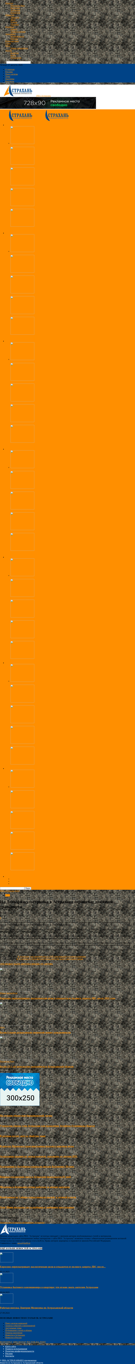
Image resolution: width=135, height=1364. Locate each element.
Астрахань (15, 10)
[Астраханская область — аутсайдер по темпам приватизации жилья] (22, 184)
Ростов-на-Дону (18, 5)
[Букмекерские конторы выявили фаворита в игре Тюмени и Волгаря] (22, 743)
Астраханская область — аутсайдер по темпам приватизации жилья (41, 187)
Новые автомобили (19, 48)
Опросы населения (13, 1333)
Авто (7, 46)
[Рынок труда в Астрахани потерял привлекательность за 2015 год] (22, 529)
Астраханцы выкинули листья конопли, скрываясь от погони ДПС (39, 1156)
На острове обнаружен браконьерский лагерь (26, 1115)
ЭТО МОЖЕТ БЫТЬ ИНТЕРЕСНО (17, 964)
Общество (9, 15)
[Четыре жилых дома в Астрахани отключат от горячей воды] (22, 334)
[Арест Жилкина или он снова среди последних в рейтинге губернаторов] (22, 380)
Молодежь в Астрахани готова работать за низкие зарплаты (35, 1187)
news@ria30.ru (23, 1243)
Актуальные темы (13, 1328)
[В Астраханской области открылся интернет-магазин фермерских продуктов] (22, 509)
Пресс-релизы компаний (16, 1323)
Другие (8, 50)
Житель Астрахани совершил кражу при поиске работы (36, 640)
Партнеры (9, 79)
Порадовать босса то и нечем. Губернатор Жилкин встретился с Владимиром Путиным (50, 424)
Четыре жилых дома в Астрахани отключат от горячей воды (38, 336)
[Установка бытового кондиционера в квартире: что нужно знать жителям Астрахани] (6, 1282)
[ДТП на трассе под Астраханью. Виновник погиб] (22, 226)
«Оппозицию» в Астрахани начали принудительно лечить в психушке (42, 403)
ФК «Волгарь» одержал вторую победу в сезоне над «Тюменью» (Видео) (43, 725)
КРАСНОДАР (19, 1342)
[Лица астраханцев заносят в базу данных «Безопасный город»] (22, 272)
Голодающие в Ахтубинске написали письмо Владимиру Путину (37, 1166)
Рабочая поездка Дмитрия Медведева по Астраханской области (39, 362)
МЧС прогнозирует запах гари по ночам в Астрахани (35, 316)
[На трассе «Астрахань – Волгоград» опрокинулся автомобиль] (22, 205)
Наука (13, 55)
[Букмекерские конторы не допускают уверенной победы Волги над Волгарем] (22, 702)
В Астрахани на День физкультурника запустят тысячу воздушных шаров (50, 959)
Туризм (14, 22)
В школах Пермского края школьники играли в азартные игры (37, 1146)
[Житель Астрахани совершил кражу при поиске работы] (22, 637)
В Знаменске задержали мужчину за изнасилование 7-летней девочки (42, 598)
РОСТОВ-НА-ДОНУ (36, 1342)
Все (12, 231)
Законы (14, 29)
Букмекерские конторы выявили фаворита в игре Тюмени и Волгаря (42, 745)
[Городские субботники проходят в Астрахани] (22, 143)
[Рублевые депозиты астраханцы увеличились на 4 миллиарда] (22, 467)
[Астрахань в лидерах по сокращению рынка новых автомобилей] (22, 849)
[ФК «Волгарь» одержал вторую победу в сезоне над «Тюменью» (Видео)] (22, 722)
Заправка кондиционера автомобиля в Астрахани (22, 1222)
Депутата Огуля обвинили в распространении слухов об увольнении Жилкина (46, 444)
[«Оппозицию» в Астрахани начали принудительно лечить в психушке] (22, 401)
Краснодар (15, 13)
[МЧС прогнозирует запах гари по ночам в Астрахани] (22, 313)
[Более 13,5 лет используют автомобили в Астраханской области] (22, 828)
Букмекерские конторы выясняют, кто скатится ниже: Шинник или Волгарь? (45, 766)
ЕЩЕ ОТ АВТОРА (44, 964)
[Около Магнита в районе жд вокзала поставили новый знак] (22, 869)
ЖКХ (13, 20)
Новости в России (13, 1337)
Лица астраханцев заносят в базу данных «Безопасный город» (39, 274)
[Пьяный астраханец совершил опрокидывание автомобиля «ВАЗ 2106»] (22, 617)
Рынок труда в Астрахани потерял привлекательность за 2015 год (40, 532)
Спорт (8, 43)
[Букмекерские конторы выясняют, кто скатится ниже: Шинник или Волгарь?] (22, 764)
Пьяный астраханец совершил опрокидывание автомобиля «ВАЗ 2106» (43, 619)
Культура (15, 53)
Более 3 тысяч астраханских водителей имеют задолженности (38, 810)
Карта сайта (10, 1346)
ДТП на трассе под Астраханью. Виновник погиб (33, 228)
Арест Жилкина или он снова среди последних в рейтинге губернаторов (43, 382)
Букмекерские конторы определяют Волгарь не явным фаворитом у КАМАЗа (46, 683)
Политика (9, 27)
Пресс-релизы (11, 74)
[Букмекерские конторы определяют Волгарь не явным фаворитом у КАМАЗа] (22, 681)
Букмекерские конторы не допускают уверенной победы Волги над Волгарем (46, 704)
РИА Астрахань (7, 891)
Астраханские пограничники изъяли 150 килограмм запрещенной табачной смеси (48, 166)
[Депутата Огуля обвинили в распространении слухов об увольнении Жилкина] (22, 442)
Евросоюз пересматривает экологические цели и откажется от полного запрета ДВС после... (53, 1266)
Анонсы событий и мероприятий (20, 1326)
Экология (15, 17)
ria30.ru (3, 1121)
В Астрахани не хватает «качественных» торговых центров (37, 552)
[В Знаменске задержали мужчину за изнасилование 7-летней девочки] (22, 596)
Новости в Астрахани (15, 1335)
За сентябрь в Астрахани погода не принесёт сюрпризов (36, 295)
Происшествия (12, 41)
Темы (7, 76)
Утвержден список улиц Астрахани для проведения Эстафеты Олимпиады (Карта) (47, 1125)
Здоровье (15, 24)
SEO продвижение (28, 1360)
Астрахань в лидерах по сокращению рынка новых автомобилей (40, 851)
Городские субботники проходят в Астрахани (31, 145)
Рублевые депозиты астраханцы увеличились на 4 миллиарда (38, 470)
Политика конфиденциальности (19, 1351)
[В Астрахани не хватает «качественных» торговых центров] (22, 550)
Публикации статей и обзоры (18, 1330)
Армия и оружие (18, 32)
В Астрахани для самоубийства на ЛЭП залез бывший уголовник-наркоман (52, 956)
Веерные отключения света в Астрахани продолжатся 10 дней (35, 1176)
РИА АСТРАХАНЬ (11, 1360)
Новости (9, 3)
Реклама (14, 39)
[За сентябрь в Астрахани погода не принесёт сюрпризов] (22, 292)
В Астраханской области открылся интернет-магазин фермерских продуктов (45, 511)
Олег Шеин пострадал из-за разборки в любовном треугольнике (37, 1207)
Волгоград (15, 8)
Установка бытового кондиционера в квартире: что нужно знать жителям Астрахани (49, 1287)
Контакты (9, 81)
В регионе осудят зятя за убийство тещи (22, 1136)
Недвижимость (17, 36)
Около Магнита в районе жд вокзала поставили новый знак (37, 872)
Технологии (16, 58)
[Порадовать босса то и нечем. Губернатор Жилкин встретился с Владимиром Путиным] (22, 421)
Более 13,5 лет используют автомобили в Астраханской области (39, 830)
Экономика (10, 34)
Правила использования (16, 1349)
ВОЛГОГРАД (6, 1342)
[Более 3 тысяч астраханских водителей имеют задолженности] (22, 807)
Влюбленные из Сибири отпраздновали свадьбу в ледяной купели (38, 1197)
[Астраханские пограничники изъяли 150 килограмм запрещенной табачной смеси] (22, 164)
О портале (10, 69)
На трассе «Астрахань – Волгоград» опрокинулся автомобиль (38, 207)
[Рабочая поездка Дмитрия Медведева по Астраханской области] (22, 359)
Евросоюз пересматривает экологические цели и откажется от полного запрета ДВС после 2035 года (56, 789)
